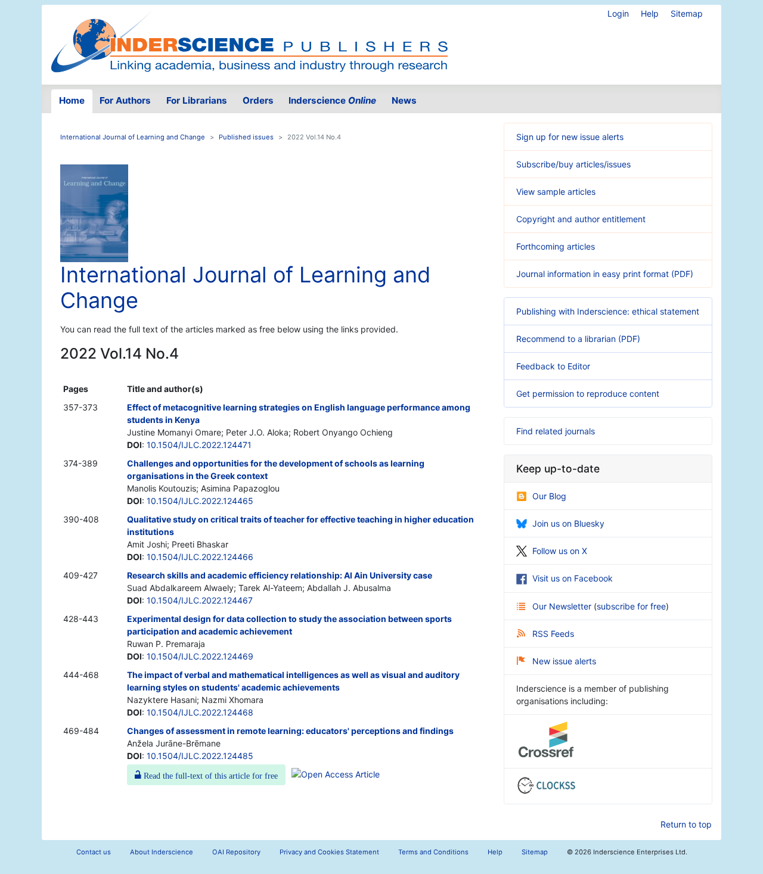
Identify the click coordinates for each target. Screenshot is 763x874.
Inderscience (332, 100)
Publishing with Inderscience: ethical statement (607, 311)
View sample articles (555, 191)
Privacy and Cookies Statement (329, 852)
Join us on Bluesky (568, 523)
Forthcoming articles (555, 246)
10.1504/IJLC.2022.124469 (200, 656)
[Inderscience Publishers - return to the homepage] (249, 40)
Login (618, 13)
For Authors (125, 100)
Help (650, 13)
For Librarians (196, 100)
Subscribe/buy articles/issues (573, 164)
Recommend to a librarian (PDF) (578, 339)
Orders (258, 100)
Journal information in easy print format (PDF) (604, 274)
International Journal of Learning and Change (132, 137)
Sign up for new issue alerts (570, 137)
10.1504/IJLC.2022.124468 (200, 712)
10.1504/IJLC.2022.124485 (200, 756)
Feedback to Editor (553, 366)
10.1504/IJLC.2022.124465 (200, 501)
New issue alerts (564, 661)
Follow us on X (559, 551)
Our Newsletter (563, 606)
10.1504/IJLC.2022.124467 (200, 600)
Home (72, 100)
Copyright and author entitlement (581, 219)
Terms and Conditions (433, 852)
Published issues (246, 137)
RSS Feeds (553, 634)
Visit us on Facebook (572, 578)
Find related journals (555, 431)
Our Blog (549, 496)
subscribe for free (631, 606)
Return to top (686, 824)
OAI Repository (236, 852)
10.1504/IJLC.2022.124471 (199, 445)
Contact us (93, 852)
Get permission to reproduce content (587, 393)
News (404, 100)
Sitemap (687, 13)
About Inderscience (161, 852)
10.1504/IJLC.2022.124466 (200, 557)
